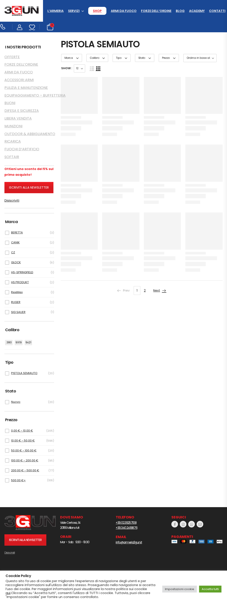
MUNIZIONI (13, 126)
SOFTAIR (11, 156)
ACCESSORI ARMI (19, 79)
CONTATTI (217, 11)
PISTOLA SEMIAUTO (24, 373)
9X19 (19, 342)
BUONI (9, 102)
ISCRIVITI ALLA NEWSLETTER (29, 187)
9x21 (28, 342)
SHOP (97, 11)
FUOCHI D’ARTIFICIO (21, 149)
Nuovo (15, 402)
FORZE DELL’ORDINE (156, 11)
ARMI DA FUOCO (124, 11)
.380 (9, 342)
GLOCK (16, 262)
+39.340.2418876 (126, 528)
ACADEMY (197, 11)
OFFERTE (12, 56)
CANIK (15, 242)
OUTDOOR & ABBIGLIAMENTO (29, 133)
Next (156, 290)
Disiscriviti (11, 200)
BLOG (180, 11)
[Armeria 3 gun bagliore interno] (30, 522)
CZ (13, 252)
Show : (66, 68)
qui (8, 593)
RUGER (15, 302)
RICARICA (12, 141)
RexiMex (17, 292)
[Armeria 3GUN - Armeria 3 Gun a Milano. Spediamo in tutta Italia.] (21, 11)
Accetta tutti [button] (210, 589)
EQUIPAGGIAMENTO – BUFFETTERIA (29, 95)
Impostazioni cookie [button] (179, 589)
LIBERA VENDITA (18, 118)
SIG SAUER (18, 312)
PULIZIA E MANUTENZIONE (26, 87)
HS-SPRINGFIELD (22, 272)
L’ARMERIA (55, 11)
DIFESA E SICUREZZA (21, 110)
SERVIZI (74, 11)
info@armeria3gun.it (129, 542)
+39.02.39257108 (126, 522)
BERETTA (17, 232)
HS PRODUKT (20, 282)
